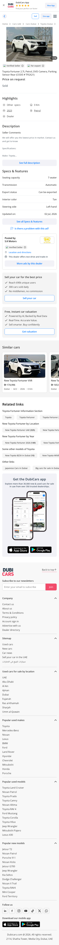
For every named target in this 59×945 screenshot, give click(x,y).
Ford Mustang (9, 813)
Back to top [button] (48, 569)
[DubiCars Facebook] (12, 910)
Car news (7, 653)
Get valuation (29, 331)
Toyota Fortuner (27, 417)
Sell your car (29, 298)
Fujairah (6, 698)
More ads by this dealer (29, 263)
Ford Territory (9, 896)
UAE (4, 677)
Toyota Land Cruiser (13, 787)
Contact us (8, 604)
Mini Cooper (8, 892)
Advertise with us (11, 625)
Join (51, 587)
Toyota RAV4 (9, 887)
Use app (46, 16)
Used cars (7, 644)
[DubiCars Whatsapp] (46, 910)
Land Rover (8, 751)
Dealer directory (11, 630)
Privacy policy (9, 617)
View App (51, 5)
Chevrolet (7, 760)
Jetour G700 (8, 866)
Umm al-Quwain (11, 711)
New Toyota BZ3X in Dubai (17, 455)
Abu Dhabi (8, 681)
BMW (5, 743)
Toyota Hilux (9, 822)
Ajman (5, 690)
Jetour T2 (7, 849)
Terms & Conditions (13, 612)
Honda (6, 769)
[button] (3, 5)
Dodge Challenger (12, 879)
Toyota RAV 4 (9, 809)
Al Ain (5, 686)
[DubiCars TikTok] (32, 910)
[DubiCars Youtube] (25, 910)
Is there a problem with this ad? (32, 228)
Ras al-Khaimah (10, 703)
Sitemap (6, 638)
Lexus (5, 739)
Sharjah (6, 707)
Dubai (5, 694)
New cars (7, 648)
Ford (4, 747)
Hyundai (6, 756)
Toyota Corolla (10, 817)
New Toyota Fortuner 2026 (17, 442)
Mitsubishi (7, 764)
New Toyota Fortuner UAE (17, 430)
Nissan (6, 734)
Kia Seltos (7, 874)
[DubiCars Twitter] (39, 910)
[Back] (4, 16)
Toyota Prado (9, 796)
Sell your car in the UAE (14, 657)
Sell (35, 16)
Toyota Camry (9, 800)
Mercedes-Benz (10, 730)
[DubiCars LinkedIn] (5, 910)
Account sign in (10, 621)
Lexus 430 (7, 834)
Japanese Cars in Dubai (16, 468)
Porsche (6, 773)
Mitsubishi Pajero (11, 830)
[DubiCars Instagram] (18, 910)
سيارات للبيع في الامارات (14, 662)
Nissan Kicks (9, 862)
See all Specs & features (29, 221)
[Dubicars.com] (8, 572)
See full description (29, 162)
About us (7, 608)
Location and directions (20, 252)
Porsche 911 (9, 857)
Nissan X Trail (9, 883)
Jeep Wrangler (9, 826)
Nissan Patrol (9, 792)
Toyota (8, 417)
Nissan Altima (9, 804)
